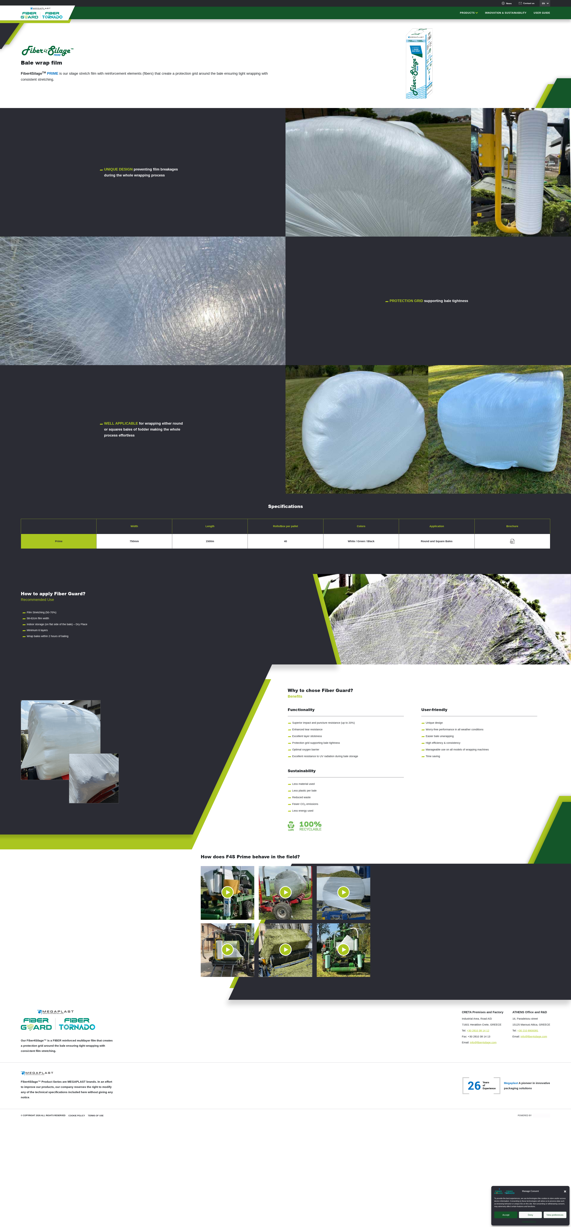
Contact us (528, 3)
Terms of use (95, 1115)
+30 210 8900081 (527, 1030)
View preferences (554, 1215)
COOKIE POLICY (529, 1222)
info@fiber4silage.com (483, 1042)
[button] (565, 1191)
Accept (505, 1215)
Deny (530, 1215)
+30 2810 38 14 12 (478, 1030)
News (509, 3)
